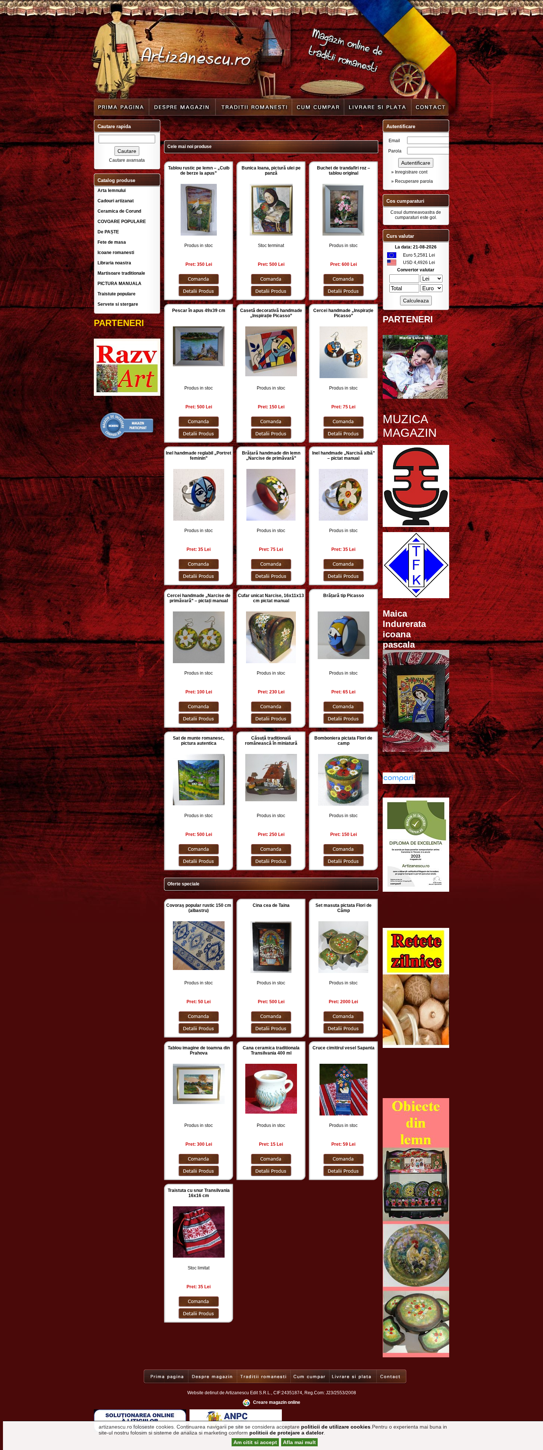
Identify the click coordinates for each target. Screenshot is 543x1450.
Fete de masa (112, 242)
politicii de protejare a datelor (286, 1433)
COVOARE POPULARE (122, 221)
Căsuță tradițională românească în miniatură (271, 741)
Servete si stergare (118, 304)
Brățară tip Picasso (343, 595)
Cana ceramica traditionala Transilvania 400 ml (271, 1050)
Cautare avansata (127, 160)
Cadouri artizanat (116, 200)
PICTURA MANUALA (119, 283)
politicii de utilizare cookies (335, 1427)
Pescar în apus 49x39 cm (198, 310)
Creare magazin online (276, 1402)
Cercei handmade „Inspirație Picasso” (343, 313)
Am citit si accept (255, 1442)
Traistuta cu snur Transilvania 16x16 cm (199, 1193)
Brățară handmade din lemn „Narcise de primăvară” (271, 455)
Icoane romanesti (116, 252)
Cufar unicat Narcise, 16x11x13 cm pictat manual (271, 598)
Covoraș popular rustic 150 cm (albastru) (198, 908)
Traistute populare (117, 293)
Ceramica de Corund (119, 211)
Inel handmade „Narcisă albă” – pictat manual (343, 455)
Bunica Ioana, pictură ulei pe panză (271, 170)
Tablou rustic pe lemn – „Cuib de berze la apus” (198, 170)
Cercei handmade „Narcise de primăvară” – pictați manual (198, 598)
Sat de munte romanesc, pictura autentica (198, 741)
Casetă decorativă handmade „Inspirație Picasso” (271, 313)
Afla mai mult (299, 1442)
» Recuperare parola (412, 181)
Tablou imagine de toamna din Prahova (199, 1050)
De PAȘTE (108, 231)
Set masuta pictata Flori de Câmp (343, 908)
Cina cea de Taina (271, 905)
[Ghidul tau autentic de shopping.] (399, 782)
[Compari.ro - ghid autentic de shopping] (127, 438)
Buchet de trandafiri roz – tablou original (343, 170)
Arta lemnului (112, 190)
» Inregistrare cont (409, 172)
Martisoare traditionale (121, 273)
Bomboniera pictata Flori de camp (343, 741)
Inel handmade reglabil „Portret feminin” (198, 455)
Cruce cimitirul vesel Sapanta (344, 1047)
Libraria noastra (114, 262)
